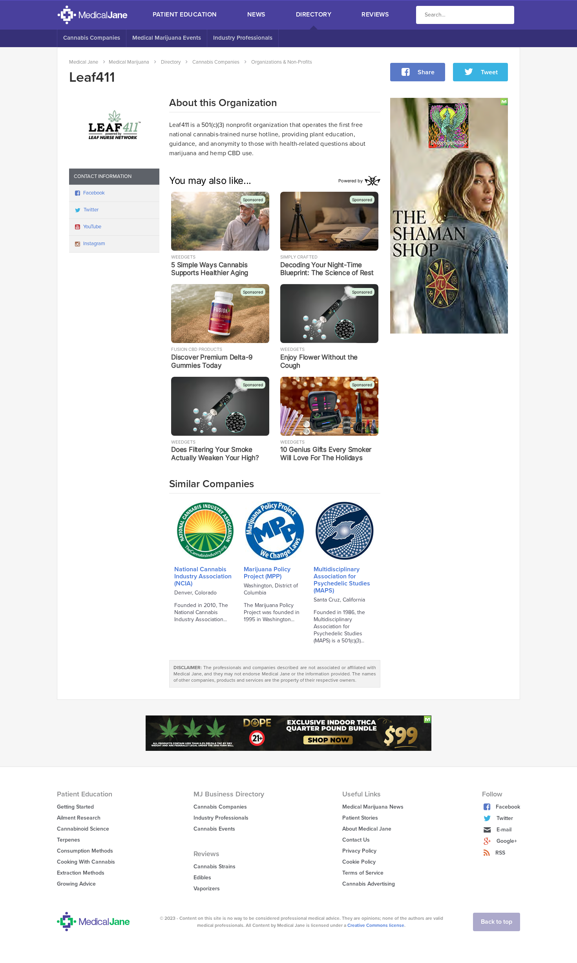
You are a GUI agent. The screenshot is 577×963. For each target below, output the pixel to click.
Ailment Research (78, 817)
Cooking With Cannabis (86, 861)
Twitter (91, 210)
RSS (500, 852)
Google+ (507, 841)
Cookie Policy (359, 861)
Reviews (375, 14)
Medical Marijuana (129, 62)
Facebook (94, 193)
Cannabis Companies (91, 37)
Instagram (94, 243)
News (256, 14)
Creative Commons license (375, 925)
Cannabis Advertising (368, 883)
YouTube (92, 227)
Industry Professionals (242, 37)
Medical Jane (83, 62)
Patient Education (185, 14)
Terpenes (68, 839)
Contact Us (356, 839)
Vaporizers (207, 888)
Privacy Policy (359, 850)
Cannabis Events (214, 828)
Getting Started (75, 806)
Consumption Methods (85, 850)
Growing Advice (76, 883)
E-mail (504, 829)
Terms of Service (362, 872)
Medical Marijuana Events (166, 37)
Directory (313, 14)
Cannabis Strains (215, 866)
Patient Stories (360, 817)
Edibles (202, 877)
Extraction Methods (80, 872)
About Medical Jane (366, 828)
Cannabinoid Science (83, 828)
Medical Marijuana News (373, 806)
